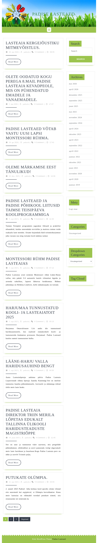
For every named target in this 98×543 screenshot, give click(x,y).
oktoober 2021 (75, 162)
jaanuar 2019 (74, 185)
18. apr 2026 (13, 142)
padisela (27, 52)
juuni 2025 (73, 106)
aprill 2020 (73, 179)
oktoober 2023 (75, 134)
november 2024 (75, 117)
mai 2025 (73, 112)
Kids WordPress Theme (42, 539)
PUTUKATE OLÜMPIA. (26, 477)
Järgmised (24, 519)
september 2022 (75, 146)
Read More (14, 63)
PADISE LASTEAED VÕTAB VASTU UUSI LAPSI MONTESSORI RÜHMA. (31, 133)
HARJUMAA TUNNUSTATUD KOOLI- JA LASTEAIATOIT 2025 (32, 312)
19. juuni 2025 (14, 438)
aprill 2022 (73, 151)
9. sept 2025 (13, 219)
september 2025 (75, 101)
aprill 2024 (73, 129)
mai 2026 (73, 84)
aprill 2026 (73, 89)
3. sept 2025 (13, 268)
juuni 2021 (73, 168)
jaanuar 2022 (74, 157)
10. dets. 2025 (14, 176)
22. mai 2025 (13, 482)
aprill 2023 (73, 140)
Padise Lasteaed (53, 14)
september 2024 (75, 123)
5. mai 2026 (13, 104)
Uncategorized (75, 233)
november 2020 (75, 174)
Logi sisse (73, 209)
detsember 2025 (75, 95)
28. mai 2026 (13, 52)
